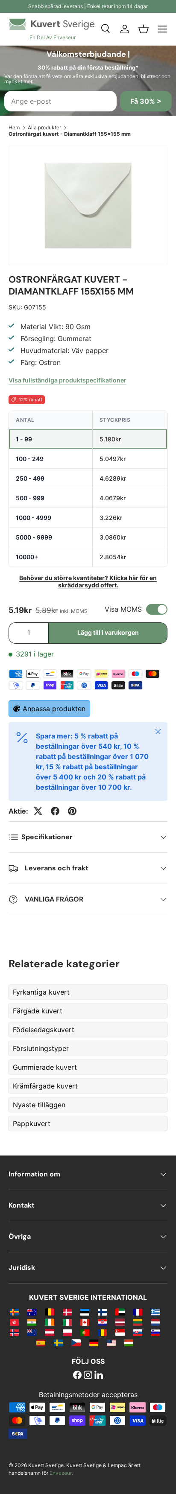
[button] (143, 29)
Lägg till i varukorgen (108, 632)
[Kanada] (84, 1322)
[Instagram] (88, 1375)
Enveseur (60, 1473)
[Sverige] (58, 1342)
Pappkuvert (31, 1123)
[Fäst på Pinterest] (72, 811)
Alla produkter (44, 127)
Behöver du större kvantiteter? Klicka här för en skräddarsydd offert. (88, 581)
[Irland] (49, 1322)
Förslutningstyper (41, 1048)
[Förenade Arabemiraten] (119, 1311)
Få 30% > (145, 101)
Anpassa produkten (54, 708)
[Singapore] (119, 1332)
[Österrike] (49, 1332)
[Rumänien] (102, 1332)
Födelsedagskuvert (43, 1029)
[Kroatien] (102, 1322)
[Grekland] (155, 1311)
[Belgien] (49, 1311)
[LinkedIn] (98, 1375)
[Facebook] (77, 1375)
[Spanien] (40, 1342)
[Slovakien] (137, 1332)
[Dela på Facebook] (55, 811)
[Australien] (31, 1311)
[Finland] (102, 1311)
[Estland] (84, 1311)
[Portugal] (84, 1332)
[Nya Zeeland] (31, 1332)
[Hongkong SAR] (14, 1322)
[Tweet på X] (38, 811)
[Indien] (31, 1322)
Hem (14, 127)
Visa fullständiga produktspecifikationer (67, 380)
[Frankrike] (137, 1311)
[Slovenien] (155, 1332)
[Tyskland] (93, 1342)
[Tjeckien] (75, 1342)
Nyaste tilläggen (39, 1104)
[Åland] (14, 1311)
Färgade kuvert (37, 1011)
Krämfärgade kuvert (45, 1086)
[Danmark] (67, 1311)
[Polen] (67, 1332)
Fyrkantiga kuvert (41, 992)
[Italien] (67, 1322)
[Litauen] (137, 1322)
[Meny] (162, 29)
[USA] (111, 1342)
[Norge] (14, 1332)
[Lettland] (119, 1322)
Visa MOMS (123, 609)
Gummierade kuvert (45, 1067)
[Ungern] (128, 1342)
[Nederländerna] (155, 1322)
